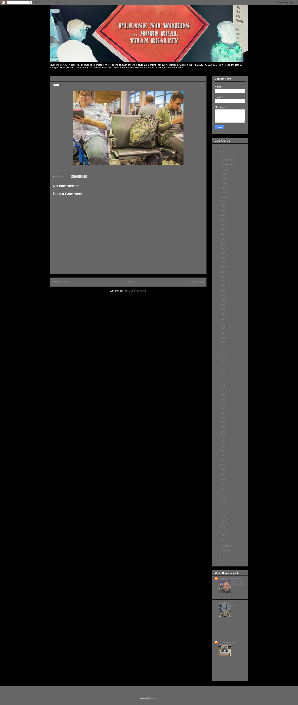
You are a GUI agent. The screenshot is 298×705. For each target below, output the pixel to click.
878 (223, 351)
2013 (222, 561)
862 (223, 427)
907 (223, 215)
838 (223, 539)
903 (223, 234)
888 (223, 304)
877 (223, 356)
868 (223, 398)
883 (223, 328)
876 (223, 361)
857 (223, 450)
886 (223, 314)
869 (223, 394)
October (226, 169)
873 (223, 375)
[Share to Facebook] (82, 176)
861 (223, 431)
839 (223, 535)
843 (223, 516)
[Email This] (72, 176)
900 (223, 248)
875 (223, 366)
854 (223, 464)
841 (223, 525)
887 (223, 309)
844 (223, 511)
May (224, 183)
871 (223, 384)
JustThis (223, 602)
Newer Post (60, 282)
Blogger (155, 698)
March (225, 192)
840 (223, 530)
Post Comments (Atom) (135, 290)
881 (223, 337)
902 (223, 239)
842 (223, 521)
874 (223, 370)
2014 (222, 556)
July (224, 173)
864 (223, 417)
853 (223, 469)
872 (223, 380)
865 (223, 413)
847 (223, 497)
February (227, 545)
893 (223, 281)
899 (223, 253)
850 (223, 483)
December (228, 159)
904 (223, 229)
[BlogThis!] (76, 176)
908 (223, 210)
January (226, 550)
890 (223, 295)
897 (223, 262)
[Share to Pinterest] (85, 176)
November (228, 164)
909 (223, 206)
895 (223, 272)
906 (223, 220)
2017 (222, 146)
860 (223, 436)
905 (223, 225)
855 (223, 460)
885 (223, 319)
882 (223, 333)
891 (223, 290)
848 (223, 492)
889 (223, 300)
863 (223, 422)
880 (223, 342)
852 (223, 474)
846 (223, 502)
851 (223, 478)
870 (223, 389)
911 (223, 196)
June (225, 178)
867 (223, 403)
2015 (222, 155)
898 (223, 257)
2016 (222, 150)
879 (223, 347)
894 (223, 276)
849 (223, 488)
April (224, 187)
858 (223, 445)
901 (223, 243)
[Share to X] (79, 176)
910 (223, 201)
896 (223, 267)
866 (223, 408)
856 (223, 455)
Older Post (197, 282)
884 (223, 323)
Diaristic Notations (229, 578)
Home (129, 282)
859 (223, 441)
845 (223, 507)
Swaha (235, 605)
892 (223, 286)
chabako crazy (227, 642)
